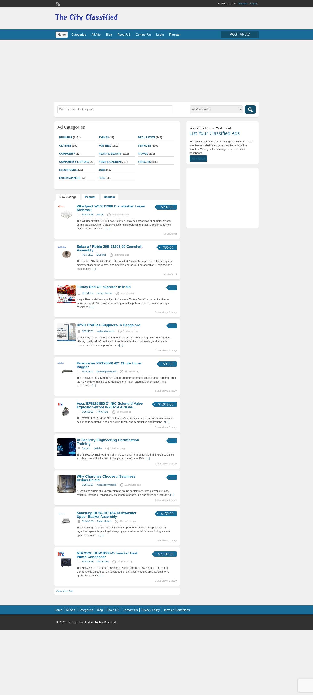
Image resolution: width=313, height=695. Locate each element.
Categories (78, 34)
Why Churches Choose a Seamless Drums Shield (106, 478)
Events (104, 137)
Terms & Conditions (177, 610)
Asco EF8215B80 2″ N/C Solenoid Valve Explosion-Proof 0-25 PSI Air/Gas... (110, 405)
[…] (107, 228)
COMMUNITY (67, 153)
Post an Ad (240, 34)
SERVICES (144, 145)
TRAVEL (143, 153)
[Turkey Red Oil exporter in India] (66, 302)
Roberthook (103, 561)
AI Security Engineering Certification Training (108, 442)
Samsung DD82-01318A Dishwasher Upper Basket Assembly (106, 515)
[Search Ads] (250, 109)
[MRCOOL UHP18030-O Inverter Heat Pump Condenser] (66, 568)
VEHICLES (144, 161)
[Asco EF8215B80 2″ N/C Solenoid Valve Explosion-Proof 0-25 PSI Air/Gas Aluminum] (66, 419)
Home (62, 34)
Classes (65, 145)
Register (243, 3)
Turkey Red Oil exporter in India (104, 287)
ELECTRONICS (68, 169)
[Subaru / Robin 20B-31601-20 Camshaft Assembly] (66, 262)
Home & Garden (110, 161)
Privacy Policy (150, 610)
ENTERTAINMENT (70, 178)
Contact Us (143, 34)
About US (124, 34)
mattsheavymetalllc (106, 484)
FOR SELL (105, 145)
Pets (102, 178)
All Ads (96, 34)
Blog (109, 34)
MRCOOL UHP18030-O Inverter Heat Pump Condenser (107, 555)
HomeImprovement (106, 371)
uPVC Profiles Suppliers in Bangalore (108, 325)
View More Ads (64, 591)
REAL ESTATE (146, 137)
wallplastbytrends (106, 331)
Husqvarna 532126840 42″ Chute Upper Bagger (109, 365)
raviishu (98, 448)
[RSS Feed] (57, 3)
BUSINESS (65, 137)
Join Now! (198, 158)
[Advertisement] (156, 70)
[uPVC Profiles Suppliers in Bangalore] (66, 340)
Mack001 (101, 255)
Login (253, 3)
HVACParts (102, 412)
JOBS (102, 169)
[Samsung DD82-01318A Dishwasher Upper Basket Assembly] (66, 528)
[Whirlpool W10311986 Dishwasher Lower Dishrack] (66, 221)
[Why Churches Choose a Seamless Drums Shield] (66, 491)
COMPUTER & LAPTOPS (74, 161)
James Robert (104, 521)
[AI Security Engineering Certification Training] (66, 455)
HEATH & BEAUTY (110, 153)
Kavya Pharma (104, 293)
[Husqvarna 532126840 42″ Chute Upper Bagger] (66, 378)
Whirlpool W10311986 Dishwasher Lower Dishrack (111, 208)
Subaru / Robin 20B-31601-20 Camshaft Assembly (110, 248)
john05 (100, 214)
